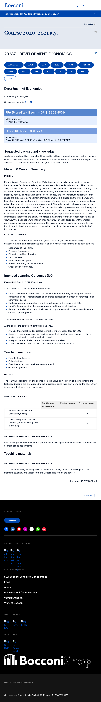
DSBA (10, 71)
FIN (36, 71)
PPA (10, 78)
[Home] (14, 5)
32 (31, 102)
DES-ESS (86, 65)
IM (60, 71)
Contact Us (88, 24)
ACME (30, 65)
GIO (48, 71)
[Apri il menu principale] (95, 5)
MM (82, 71)
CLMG (70, 65)
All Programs (13, 65)
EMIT (24, 71)
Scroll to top (87, 495)
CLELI (57, 65)
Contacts (12, 520)
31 (26, 102)
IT (89, 5)
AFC (44, 65)
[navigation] (50, 13)
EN (83, 5)
